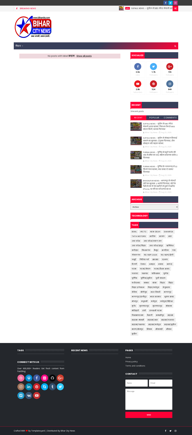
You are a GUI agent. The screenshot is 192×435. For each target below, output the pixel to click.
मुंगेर (134, 306)
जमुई (134, 259)
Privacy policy (131, 361)
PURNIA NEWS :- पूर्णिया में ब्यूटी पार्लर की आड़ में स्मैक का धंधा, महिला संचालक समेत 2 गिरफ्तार (160, 155)
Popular (154, 117)
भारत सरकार (155, 296)
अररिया (153, 236)
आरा (170, 236)
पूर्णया (165, 273)
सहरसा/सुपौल (170, 324)
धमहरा (152, 264)
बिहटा (162, 283)
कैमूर (156, 250)
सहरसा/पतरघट (167, 320)
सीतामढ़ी (159, 329)
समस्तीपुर (160, 315)
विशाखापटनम (138, 315)
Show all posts (84, 55)
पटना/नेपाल (145, 269)
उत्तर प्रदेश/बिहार (139, 245)
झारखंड (156, 259)
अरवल (162, 236)
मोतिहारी (135, 310)
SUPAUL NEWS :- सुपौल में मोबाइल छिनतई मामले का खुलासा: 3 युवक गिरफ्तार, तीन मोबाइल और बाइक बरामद (160, 141)
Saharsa (168, 231)
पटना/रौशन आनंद (162, 269)
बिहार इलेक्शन (138, 287)
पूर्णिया (134, 278)
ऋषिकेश (170, 245)
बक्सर (146, 283)
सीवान (169, 329)
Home (128, 357)
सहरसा (170, 315)
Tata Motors (139, 236)
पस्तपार (145, 273)
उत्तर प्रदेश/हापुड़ (156, 245)
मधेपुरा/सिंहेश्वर (166, 301)
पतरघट (135, 273)
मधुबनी (144, 301)
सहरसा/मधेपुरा (154, 324)
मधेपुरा (154, 301)
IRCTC (143, 231)
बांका (155, 283)
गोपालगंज (136, 255)
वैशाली (150, 315)
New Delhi (155, 231)
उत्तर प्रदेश (136, 241)
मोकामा (169, 306)
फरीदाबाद (136, 283)
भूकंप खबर (169, 296)
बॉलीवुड (144, 292)
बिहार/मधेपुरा (153, 287)
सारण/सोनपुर (137, 329)
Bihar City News (68, 430)
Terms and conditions (135, 365)
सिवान (149, 329)
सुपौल (121, 8)
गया (174, 250)
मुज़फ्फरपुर (157, 306)
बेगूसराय (166, 287)
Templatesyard (38, 430)
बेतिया (134, 292)
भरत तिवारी (156, 292)
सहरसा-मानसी (138, 320)
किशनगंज (146, 250)
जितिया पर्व (144, 259)
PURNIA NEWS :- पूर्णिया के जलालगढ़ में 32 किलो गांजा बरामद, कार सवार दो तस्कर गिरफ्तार (160, 169)
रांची (144, 310)
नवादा (160, 264)
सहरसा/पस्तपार (138, 324)
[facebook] (165, 3)
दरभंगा (165, 259)
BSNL (134, 231)
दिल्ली (134, 264)
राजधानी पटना (155, 310)
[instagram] (175, 3)
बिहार (18, 45)
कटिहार (135, 250)
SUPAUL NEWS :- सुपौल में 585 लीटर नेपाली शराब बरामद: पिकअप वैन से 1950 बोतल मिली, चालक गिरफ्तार (159, 126)
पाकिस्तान (156, 273)
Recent (138, 117)
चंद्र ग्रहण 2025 (150, 255)
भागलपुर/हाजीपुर (139, 296)
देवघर (143, 264)
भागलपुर (167, 292)
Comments (170, 117)
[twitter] (170, 3)
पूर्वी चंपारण (161, 278)
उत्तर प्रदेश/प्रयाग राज (153, 241)
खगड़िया (165, 250)
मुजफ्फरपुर (144, 306)
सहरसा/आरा (153, 320)
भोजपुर (135, 301)
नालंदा (169, 264)
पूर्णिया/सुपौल (146, 278)
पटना (134, 269)
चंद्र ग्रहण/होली (167, 255)
